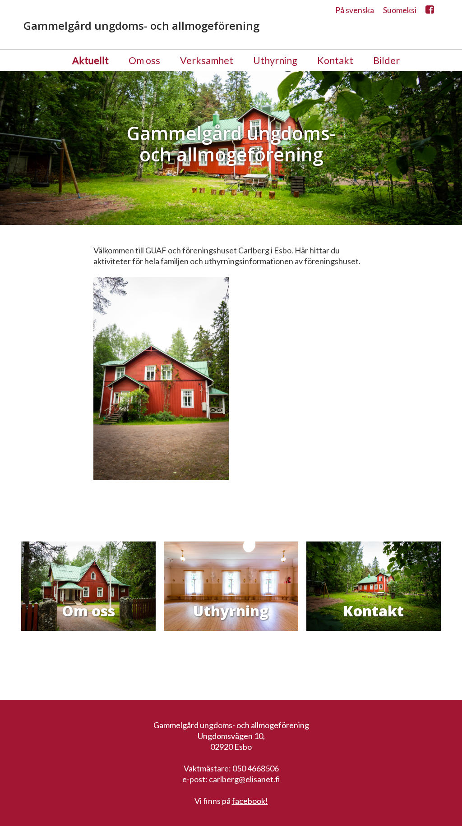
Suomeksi (399, 10)
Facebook (429, 12)
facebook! (250, 801)
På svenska (354, 10)
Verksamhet (206, 60)
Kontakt (335, 60)
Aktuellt (90, 60)
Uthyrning (275, 60)
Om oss (144, 60)
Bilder (386, 60)
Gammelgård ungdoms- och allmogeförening (141, 25)
